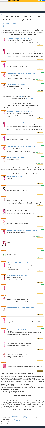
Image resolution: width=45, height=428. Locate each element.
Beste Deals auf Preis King (29, 98)
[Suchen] (40, 12)
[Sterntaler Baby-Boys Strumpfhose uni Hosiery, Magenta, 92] (4, 288)
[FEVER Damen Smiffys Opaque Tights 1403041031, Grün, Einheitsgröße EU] (4, 254)
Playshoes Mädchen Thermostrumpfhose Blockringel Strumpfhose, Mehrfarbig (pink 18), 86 (19, 329)
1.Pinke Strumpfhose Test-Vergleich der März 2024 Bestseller (9, 23)
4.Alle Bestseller (4, 25)
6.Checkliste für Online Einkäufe (6, 26)
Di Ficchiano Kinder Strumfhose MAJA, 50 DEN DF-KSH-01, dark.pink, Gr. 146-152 (18, 262)
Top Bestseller (21, 29)
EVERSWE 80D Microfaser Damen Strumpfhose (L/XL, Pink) (15, 197)
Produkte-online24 (21, 96)
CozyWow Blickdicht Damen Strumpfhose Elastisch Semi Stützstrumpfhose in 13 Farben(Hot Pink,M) (20, 296)
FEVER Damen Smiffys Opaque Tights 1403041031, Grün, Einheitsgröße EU (17, 251)
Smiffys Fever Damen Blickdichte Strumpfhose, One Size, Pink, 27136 (16, 209)
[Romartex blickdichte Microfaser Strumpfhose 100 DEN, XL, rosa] (4, 178)
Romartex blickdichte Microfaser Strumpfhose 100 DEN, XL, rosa (15, 176)
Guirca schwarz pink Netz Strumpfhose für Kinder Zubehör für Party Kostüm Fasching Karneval (19, 241)
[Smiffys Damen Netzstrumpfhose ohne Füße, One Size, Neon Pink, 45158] (4, 86)
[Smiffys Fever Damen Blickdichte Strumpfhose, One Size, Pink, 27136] (4, 211)
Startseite (2, 14)
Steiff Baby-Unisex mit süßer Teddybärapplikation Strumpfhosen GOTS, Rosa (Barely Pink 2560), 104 (20, 307)
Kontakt (24, 418)
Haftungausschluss (25, 417)
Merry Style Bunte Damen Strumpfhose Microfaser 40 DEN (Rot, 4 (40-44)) (17, 275)
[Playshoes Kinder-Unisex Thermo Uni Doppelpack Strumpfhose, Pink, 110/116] (4, 366)
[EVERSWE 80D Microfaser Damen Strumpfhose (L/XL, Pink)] (4, 200)
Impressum (24, 416)
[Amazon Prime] (42, 44)
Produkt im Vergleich (3, 424)
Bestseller (29, 29)
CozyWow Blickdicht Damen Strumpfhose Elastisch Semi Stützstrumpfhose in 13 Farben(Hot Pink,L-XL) (21, 73)
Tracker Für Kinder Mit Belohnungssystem (17, 415)
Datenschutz (24, 415)
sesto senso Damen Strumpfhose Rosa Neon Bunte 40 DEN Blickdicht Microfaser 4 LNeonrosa (19, 38)
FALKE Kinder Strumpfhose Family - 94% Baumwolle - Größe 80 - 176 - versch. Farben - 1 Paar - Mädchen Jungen (22, 230)
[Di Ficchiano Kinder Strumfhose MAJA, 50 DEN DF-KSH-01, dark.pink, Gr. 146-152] (4, 264)
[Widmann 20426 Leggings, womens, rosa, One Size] (4, 222)
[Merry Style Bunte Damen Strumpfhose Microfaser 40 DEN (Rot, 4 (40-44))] (4, 277)
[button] (9, 12)
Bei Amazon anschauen (40, 45)
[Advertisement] (22, 6)
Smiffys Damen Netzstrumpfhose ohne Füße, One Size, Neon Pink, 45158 (16, 84)
